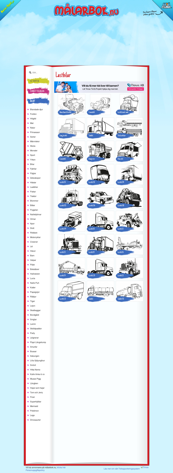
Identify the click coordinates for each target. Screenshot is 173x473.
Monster (33, 150)
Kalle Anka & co (37, 374)
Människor (35, 141)
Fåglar (33, 173)
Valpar (33, 260)
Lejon (32, 305)
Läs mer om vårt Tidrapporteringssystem (122, 468)
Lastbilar (34, 187)
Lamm (33, 323)
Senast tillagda (37, 91)
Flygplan (34, 209)
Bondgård (34, 314)
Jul (31, 246)
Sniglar (33, 319)
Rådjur (33, 296)
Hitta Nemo (35, 369)
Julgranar (34, 337)
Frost (32, 397)
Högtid (33, 118)
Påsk (32, 264)
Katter (32, 287)
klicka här (61, 467)
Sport (32, 155)
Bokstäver (34, 269)
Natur (32, 127)
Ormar (33, 218)
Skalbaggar (35, 310)
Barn (32, 255)
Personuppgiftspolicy (35, 470)
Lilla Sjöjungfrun (37, 360)
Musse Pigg (35, 378)
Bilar (32, 164)
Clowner (34, 241)
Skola (32, 145)
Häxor (33, 250)
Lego (32, 415)
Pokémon (34, 410)
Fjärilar (33, 168)
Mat (31, 123)
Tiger (32, 301)
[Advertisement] (86, 47)
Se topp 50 (34, 81)
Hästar (33, 182)
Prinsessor (35, 132)
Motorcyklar (35, 237)
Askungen (34, 355)
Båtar (32, 205)
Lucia (32, 278)
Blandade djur (36, 109)
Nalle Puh (34, 282)
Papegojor (35, 292)
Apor (32, 223)
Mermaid (34, 406)
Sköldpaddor (36, 328)
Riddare (33, 232)
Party (32, 333)
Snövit (33, 365)
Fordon (33, 113)
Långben (34, 383)
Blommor (34, 200)
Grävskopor (35, 177)
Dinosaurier (35, 419)
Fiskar (33, 191)
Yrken (32, 159)
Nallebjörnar (35, 214)
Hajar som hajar (37, 387)
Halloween (35, 273)
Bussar (33, 351)
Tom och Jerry (36, 392)
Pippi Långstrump (38, 342)
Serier (33, 136)
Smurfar (33, 346)
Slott (32, 228)
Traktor (33, 196)
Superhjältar (35, 401)
